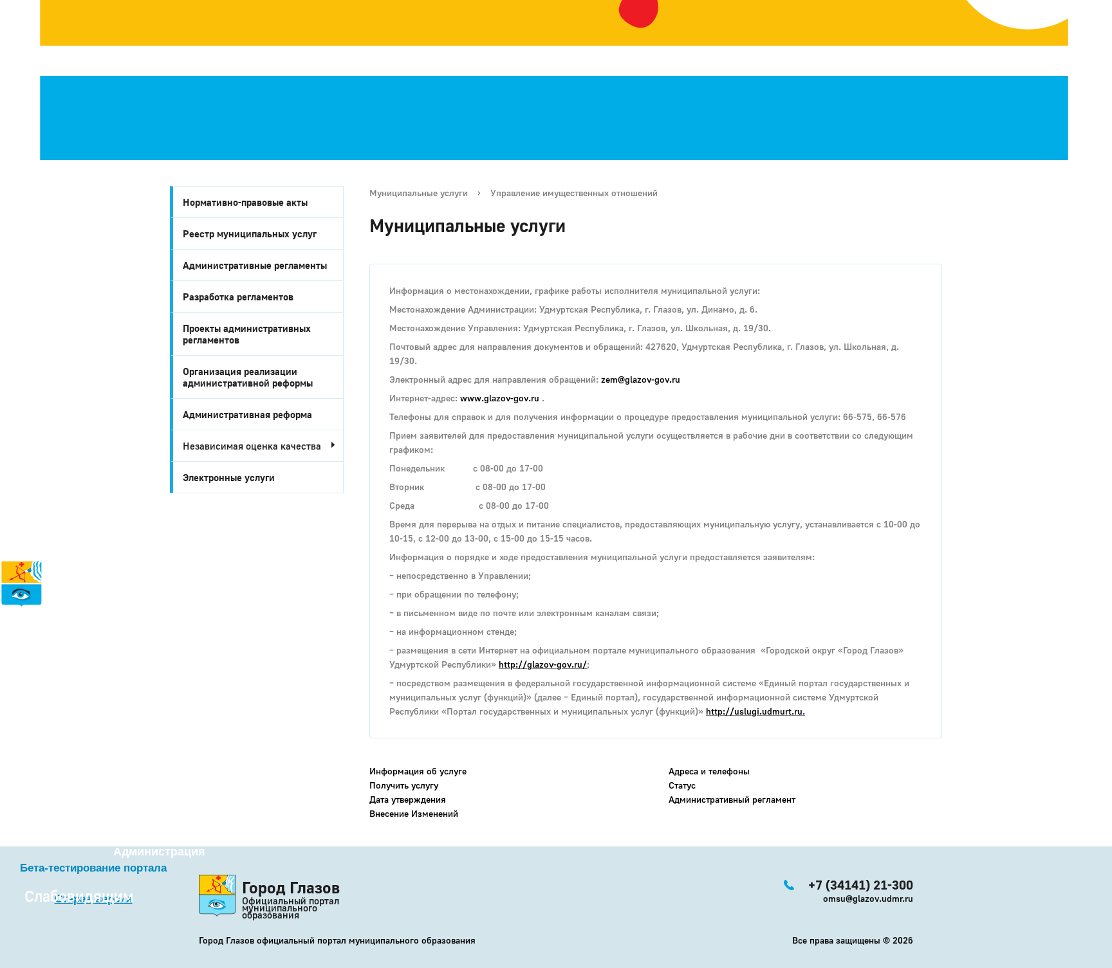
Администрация (159, 851)
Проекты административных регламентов (247, 333)
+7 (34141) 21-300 (78, 747)
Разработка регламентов (238, 296)
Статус (682, 785)
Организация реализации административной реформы (248, 376)
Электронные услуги (229, 477)
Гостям (20, 658)
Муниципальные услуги (418, 192)
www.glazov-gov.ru (501, 397)
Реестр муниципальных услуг (250, 233)
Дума (56, 728)
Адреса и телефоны (709, 770)
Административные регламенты (255, 265)
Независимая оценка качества (252, 446)
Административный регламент (732, 799)
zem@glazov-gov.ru (640, 379)
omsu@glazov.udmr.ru (868, 898)
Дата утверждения (407, 799)
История (24, 615)
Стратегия (32, 643)
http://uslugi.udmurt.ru (754, 711)
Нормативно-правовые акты (245, 202)
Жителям (41, 672)
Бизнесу (41, 686)
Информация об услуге (418, 770)
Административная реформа (247, 414)
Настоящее (46, 629)
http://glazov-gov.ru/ (543, 664)
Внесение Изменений (413, 813)
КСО (52, 714)
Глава (16, 700)
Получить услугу (403, 785)
